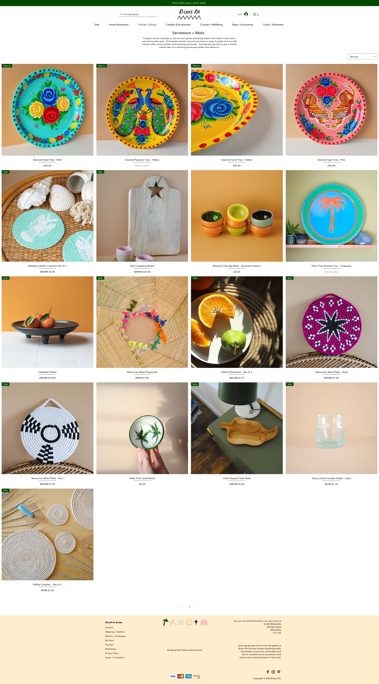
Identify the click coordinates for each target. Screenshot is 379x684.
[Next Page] (197, 606)
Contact (109, 627)
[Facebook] (268, 672)
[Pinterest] (279, 672)
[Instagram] (273, 672)
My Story (109, 640)
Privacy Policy (112, 653)
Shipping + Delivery (114, 631)
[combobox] (363, 56)
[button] (256, 14)
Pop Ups (109, 644)
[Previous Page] (182, 606)
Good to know (113, 622)
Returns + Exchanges (115, 635)
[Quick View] (332, 110)
